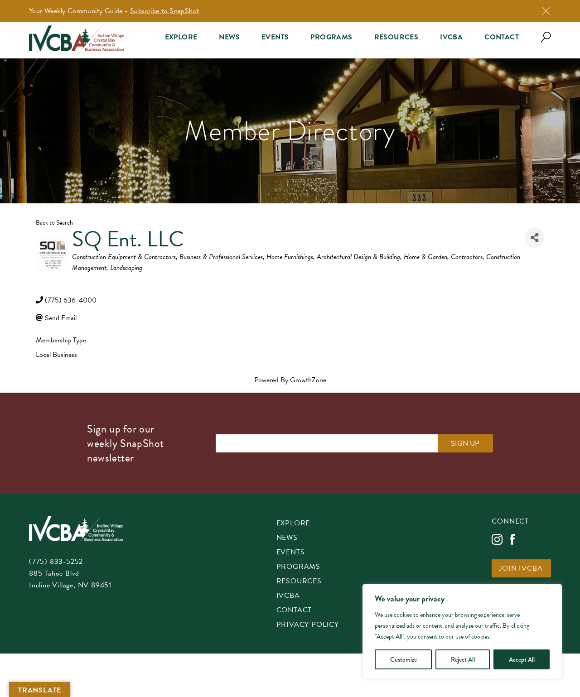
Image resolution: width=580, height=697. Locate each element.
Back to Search (54, 222)
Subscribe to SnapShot (164, 10)
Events (275, 37)
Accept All (522, 659)
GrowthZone (308, 380)
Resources (396, 37)
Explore (181, 37)
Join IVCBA (520, 569)
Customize (403, 659)
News (229, 37)
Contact (501, 37)
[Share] (534, 237)
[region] (462, 631)
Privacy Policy (307, 625)
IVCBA (451, 37)
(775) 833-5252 (56, 561)
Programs (331, 37)
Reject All (463, 659)
